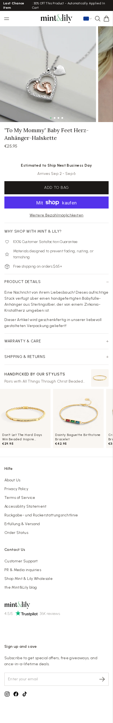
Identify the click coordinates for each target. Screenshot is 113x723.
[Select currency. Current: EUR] (87, 18)
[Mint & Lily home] (56, 18)
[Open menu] (6, 18)
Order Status (16, 532)
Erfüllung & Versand (22, 524)
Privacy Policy (16, 489)
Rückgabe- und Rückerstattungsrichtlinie (41, 515)
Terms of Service (19, 497)
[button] (106, 18)
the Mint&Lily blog (20, 587)
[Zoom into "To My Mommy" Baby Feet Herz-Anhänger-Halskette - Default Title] (48, 74)
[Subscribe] (102, 679)
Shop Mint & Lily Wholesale (28, 578)
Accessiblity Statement (25, 506)
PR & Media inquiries (22, 570)
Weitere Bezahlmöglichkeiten (56, 215)
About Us (12, 480)
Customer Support (21, 561)
